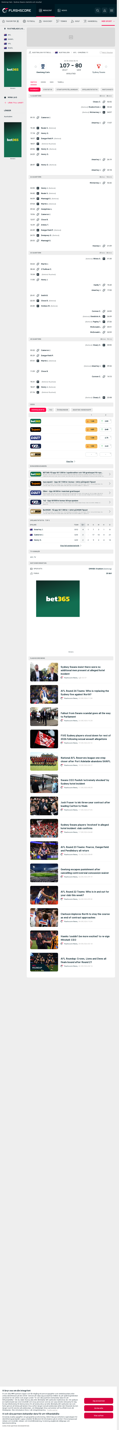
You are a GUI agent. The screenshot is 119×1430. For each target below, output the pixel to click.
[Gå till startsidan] (18, 10)
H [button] (103, 525)
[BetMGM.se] (35, 454)
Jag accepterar (99, 1401)
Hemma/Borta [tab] (37, 410)
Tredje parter (52, 1410)
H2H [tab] (51, 82)
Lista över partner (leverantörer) (15, 1426)
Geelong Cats (43, 72)
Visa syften (98, 1416)
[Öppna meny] (112, 10)
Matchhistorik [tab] (109, 90)
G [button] (82, 525)
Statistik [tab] (47, 90)
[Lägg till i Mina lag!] (35, 66)
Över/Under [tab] (62, 410)
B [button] (88, 525)
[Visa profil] (43, 66)
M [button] (98, 525)
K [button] (93, 525)
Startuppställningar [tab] (67, 90)
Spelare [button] (33, 525)
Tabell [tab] (60, 82)
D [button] (109, 525)
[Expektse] (35, 429)
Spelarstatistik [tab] (90, 90)
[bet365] (35, 421)
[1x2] (35, 446)
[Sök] (98, 10)
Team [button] (76, 525)
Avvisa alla (98, 1408)
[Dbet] (35, 437)
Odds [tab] (43, 82)
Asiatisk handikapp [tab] (82, 410)
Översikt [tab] (34, 90)
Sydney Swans (98, 72)
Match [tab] (33, 82)
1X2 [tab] (50, 410)
